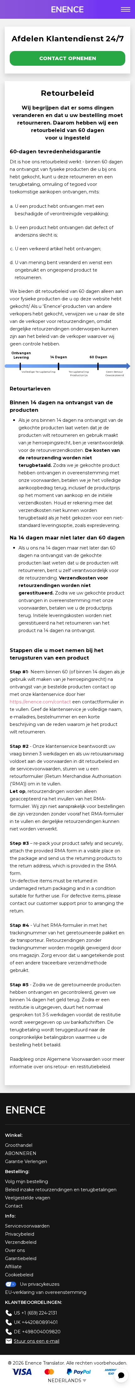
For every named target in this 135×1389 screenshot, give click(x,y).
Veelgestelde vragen (27, 1198)
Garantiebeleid (20, 1258)
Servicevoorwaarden (27, 1226)
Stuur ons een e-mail (36, 1341)
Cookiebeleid (19, 1275)
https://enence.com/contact (40, 702)
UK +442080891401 (36, 1322)
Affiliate (13, 1266)
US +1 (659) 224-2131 (35, 1313)
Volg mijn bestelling (26, 1181)
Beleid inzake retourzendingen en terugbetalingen (60, 1189)
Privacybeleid (19, 1234)
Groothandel (18, 1145)
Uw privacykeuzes (39, 1284)
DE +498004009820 (37, 1332)
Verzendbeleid (20, 1242)
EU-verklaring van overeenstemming (45, 1292)
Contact (14, 1206)
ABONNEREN (20, 1153)
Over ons (15, 1250)
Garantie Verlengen (26, 1161)
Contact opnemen (67, 58)
